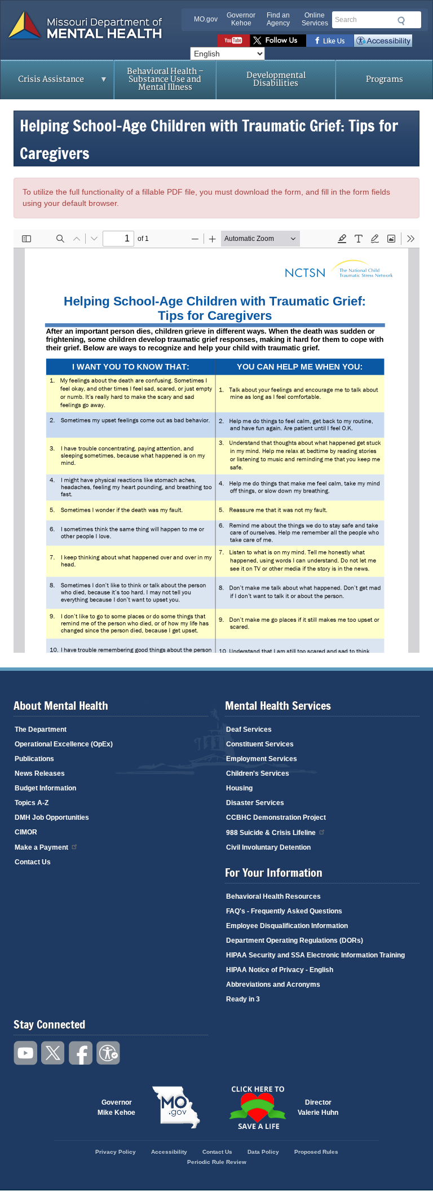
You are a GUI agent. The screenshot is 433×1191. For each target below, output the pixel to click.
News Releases (40, 773)
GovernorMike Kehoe (116, 1107)
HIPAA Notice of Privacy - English (279, 970)
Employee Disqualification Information (287, 926)
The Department (41, 729)
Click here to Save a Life (257, 1107)
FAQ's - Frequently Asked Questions (284, 911)
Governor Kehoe (241, 19)
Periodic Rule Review (216, 1162)
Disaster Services (255, 803)
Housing (239, 788)
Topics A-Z (31, 803)
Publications (34, 759)
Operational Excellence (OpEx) (64, 744)
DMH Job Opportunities (52, 817)
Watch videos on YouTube (234, 40)
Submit (399, 20)
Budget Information (45, 788)
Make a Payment (41, 847)
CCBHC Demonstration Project (276, 817)
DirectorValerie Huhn (318, 1107)
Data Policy (263, 1152)
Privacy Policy (115, 1152)
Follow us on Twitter (278, 40)
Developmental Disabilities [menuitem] (276, 79)
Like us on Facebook (330, 40)
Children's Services (257, 773)
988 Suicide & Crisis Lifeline (271, 833)
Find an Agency (278, 19)
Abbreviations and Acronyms (273, 984)
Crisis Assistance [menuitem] (42, 82)
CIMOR (26, 832)
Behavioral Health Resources (273, 896)
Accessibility (383, 40)
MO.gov (206, 19)
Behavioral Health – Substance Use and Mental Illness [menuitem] (165, 79)
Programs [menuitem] (384, 79)
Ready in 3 (243, 999)
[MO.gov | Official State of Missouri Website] (175, 1107)
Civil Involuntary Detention (268, 847)
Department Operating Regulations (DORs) (294, 940)
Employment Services (261, 759)
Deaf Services (249, 729)
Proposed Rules (316, 1152)
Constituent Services (260, 744)
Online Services (315, 19)
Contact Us (33, 862)
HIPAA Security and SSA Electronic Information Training (315, 955)
